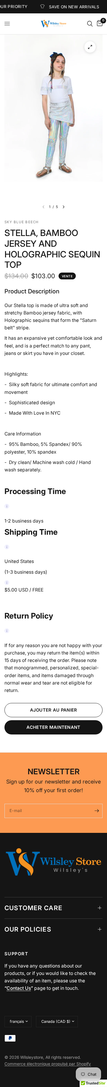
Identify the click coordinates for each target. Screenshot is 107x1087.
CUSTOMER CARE (33, 908)
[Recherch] (90, 23)
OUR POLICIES (27, 929)
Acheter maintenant (53, 727)
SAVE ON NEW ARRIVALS (66, 6)
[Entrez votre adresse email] (97, 811)
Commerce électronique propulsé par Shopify (47, 1063)
